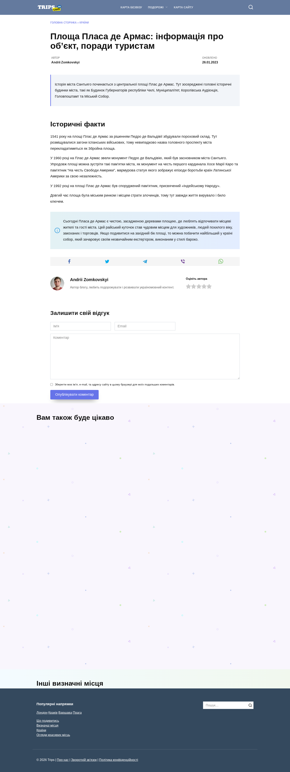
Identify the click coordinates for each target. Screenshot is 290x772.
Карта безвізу (131, 7)
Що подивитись (47, 720)
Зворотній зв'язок (84, 760)
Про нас (63, 760)
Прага (77, 712)
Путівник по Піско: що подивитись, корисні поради (226, 654)
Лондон (42, 712)
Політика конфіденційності (118, 760)
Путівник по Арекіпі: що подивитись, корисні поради (59, 574)
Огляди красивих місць (53, 735)
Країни (84, 22)
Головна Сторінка (63, 22)
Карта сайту (183, 7)
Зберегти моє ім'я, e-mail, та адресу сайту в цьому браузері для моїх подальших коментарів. (115, 384)
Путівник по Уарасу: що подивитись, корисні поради (228, 496)
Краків (53, 712)
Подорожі (156, 7)
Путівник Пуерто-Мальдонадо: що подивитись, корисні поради (113, 577)
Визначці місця (47, 725)
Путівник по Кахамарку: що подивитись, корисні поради (78, 508)
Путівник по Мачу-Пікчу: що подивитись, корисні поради (172, 496)
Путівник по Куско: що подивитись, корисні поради (171, 654)
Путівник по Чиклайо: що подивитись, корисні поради (191, 587)
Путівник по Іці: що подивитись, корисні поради (83, 661)
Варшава (65, 712)
